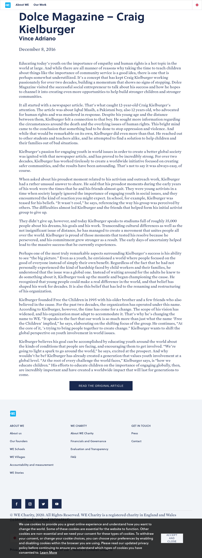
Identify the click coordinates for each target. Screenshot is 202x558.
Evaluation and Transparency (89, 449)
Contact (136, 441)
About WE (22, 5)
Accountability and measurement (31, 465)
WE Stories (17, 473)
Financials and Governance (88, 441)
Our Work (40, 5)
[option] (197, 5)
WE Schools (17, 449)
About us (16, 433)
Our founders (18, 441)
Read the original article (101, 385)
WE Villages (17, 457)
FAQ (73, 457)
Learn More (48, 552)
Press (134, 433)
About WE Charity (82, 433)
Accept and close (171, 538)
